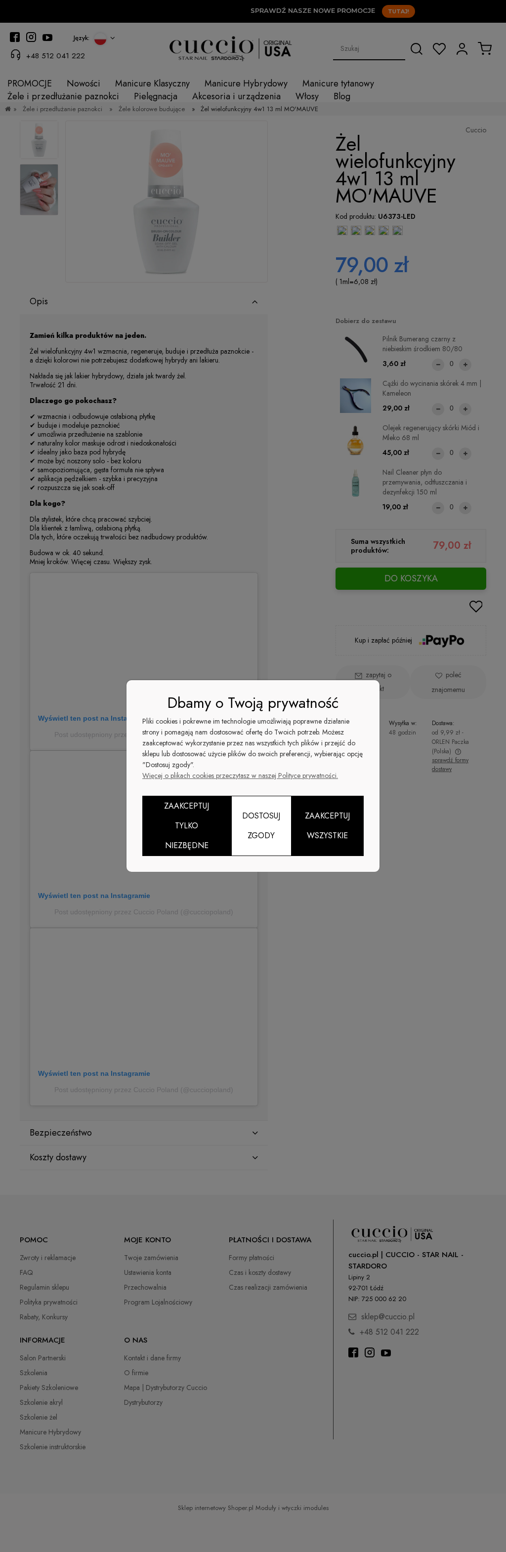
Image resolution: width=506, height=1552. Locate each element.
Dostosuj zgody (261, 825)
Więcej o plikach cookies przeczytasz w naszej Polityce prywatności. (240, 775)
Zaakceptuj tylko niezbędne (186, 825)
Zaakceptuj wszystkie (327, 825)
